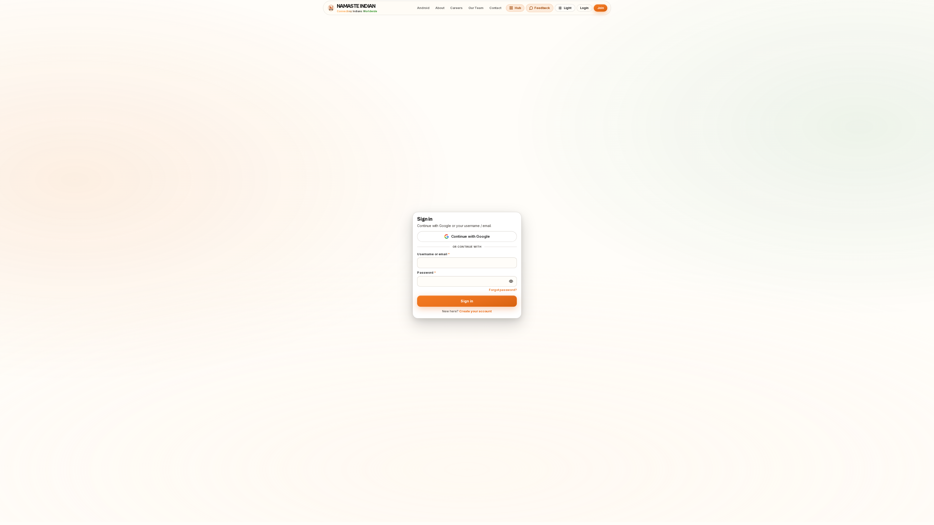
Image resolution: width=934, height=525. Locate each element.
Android (423, 8)
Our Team (476, 8)
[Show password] (511, 281)
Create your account (475, 311)
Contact (495, 8)
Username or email (433, 254)
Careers (456, 8)
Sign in (467, 301)
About (439, 8)
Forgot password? (503, 290)
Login (584, 8)
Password (426, 272)
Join (600, 8)
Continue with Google (470, 236)
